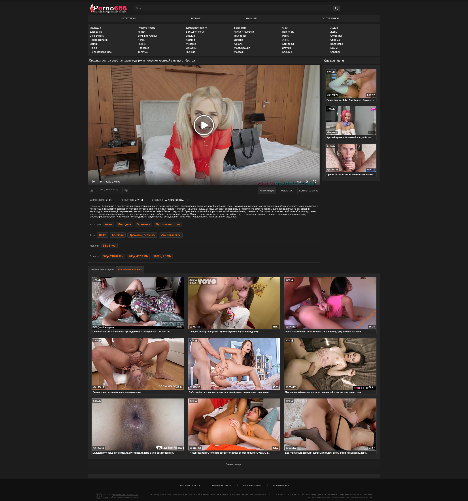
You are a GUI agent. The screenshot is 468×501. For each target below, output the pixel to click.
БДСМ (334, 47)
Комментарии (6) (308, 191)
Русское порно (146, 27)
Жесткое (191, 43)
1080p (102, 235)
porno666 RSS (281, 485)
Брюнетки (240, 27)
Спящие (287, 51)
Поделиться (287, 191)
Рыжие (142, 43)
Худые (334, 27)
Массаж (238, 51)
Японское (143, 47)
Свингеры (288, 43)
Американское (171, 235)
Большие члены (147, 35)
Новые (196, 18)
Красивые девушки (142, 235)
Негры (141, 39)
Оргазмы (191, 47)
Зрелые (190, 35)
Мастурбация (242, 47)
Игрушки (287, 47)
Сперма (335, 39)
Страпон (335, 51)
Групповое (240, 35)
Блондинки (96, 31)
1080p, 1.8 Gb (162, 256)
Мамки (94, 43)
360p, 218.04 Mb (113, 256)
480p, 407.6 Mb (138, 256)
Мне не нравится (126, 190)
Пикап (93, 47)
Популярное (330, 18)
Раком (286, 35)
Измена (238, 39)
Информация (267, 191)
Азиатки (238, 43)
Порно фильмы (99, 39)
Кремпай (118, 235)
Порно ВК (288, 31)
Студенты (336, 35)
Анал (285, 27)
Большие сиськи (195, 31)
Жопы (333, 31)
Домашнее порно (196, 27)
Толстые (143, 51)
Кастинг (190, 39)
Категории (128, 18)
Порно (106, 497)
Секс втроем (97, 35)
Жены (285, 39)
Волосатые (337, 43)
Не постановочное (101, 51)
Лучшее (251, 18)
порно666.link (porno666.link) (126, 494)
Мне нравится (91, 190)
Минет (141, 31)
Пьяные (190, 51)
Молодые (95, 27)
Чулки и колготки (244, 31)
